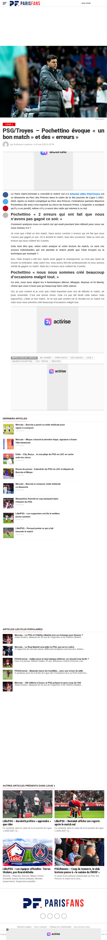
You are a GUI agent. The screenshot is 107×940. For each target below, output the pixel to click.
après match (61, 358)
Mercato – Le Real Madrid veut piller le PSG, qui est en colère (44, 647)
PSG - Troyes (42, 361)
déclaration (77, 358)
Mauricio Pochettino (22, 361)
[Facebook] (43, 916)
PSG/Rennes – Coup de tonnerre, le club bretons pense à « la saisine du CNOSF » (77, 870)
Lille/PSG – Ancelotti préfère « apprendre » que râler (27, 822)
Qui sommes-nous (82, 927)
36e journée (45, 358)
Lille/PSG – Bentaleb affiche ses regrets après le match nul (77, 822)
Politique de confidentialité (60, 927)
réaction (56, 361)
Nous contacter (40, 927)
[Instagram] (64, 916)
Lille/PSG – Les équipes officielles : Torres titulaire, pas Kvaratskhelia (26, 870)
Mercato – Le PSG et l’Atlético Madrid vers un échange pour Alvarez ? (49, 635)
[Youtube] (57, 916)
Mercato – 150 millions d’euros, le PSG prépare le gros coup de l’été (48, 683)
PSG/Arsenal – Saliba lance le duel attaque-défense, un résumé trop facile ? (52, 659)
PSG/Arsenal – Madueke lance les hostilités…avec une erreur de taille (49, 671)
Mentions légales (24, 927)
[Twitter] (50, 916)
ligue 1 (89, 358)
